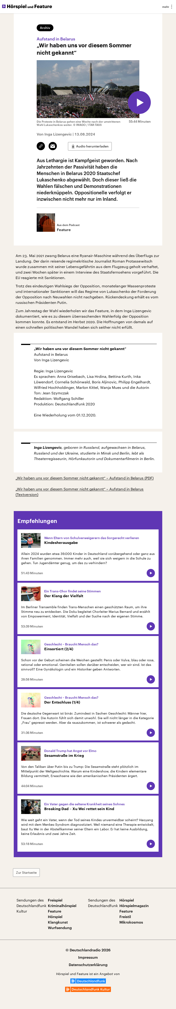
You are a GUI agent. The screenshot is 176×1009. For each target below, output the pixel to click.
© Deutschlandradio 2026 (88, 950)
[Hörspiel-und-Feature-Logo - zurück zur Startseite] (27, 6)
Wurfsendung (60, 927)
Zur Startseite (26, 872)
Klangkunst (58, 922)
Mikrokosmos (131, 922)
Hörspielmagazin (134, 905)
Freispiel (55, 900)
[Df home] (88, 982)
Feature (54, 911)
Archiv (45, 28)
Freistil (125, 916)
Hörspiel (55, 916)
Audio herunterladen (92, 146)
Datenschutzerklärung (88, 964)
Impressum (88, 957)
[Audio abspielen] (139, 102)
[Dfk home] (88, 990)
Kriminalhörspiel (62, 905)
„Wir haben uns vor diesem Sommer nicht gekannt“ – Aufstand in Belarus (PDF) (85, 478)
